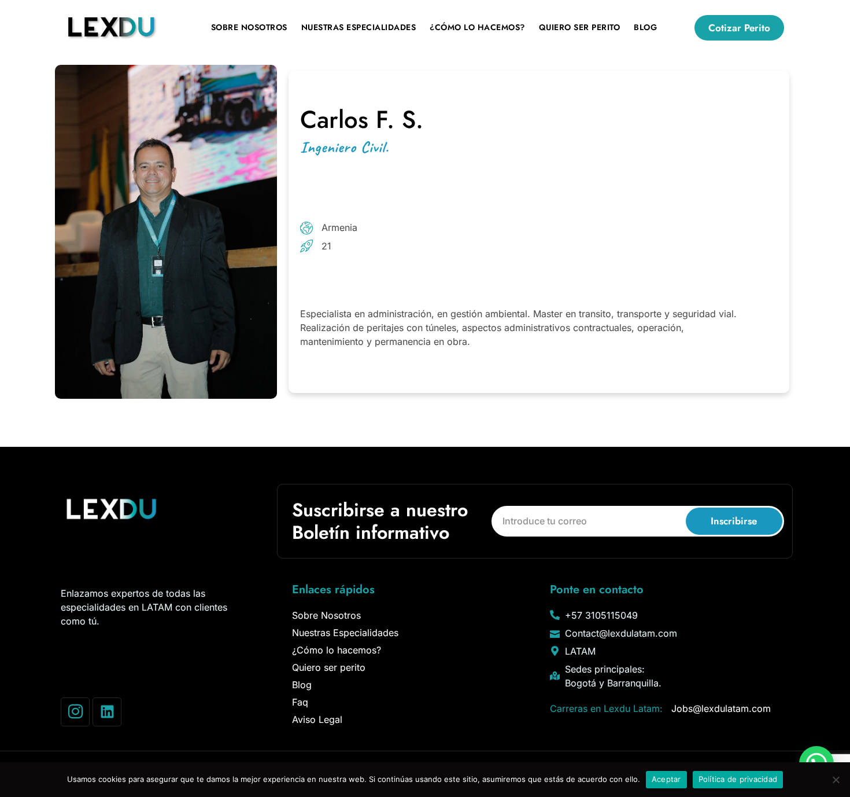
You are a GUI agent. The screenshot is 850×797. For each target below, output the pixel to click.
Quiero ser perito (579, 27)
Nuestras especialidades (358, 27)
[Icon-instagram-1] (75, 711)
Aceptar (666, 779)
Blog (645, 27)
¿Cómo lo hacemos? (477, 27)
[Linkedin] (107, 711)
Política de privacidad (738, 779)
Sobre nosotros (249, 27)
